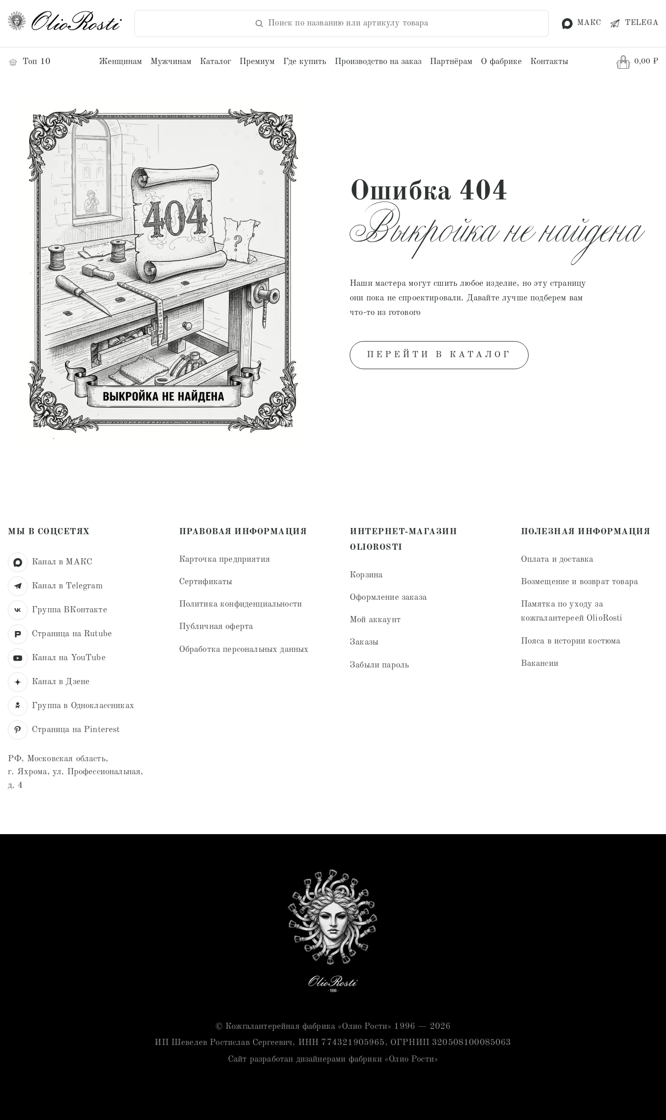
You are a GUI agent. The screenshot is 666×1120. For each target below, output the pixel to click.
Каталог (215, 61)
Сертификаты (206, 581)
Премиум (257, 61)
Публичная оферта (216, 626)
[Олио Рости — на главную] (333, 933)
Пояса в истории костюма (571, 641)
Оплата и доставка (557, 559)
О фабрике (501, 61)
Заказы (364, 642)
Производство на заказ (378, 61)
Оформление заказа (388, 597)
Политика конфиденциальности (240, 604)
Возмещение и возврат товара (579, 581)
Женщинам (120, 61)
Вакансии (539, 663)
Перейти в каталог (439, 354)
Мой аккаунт (375, 619)
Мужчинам (170, 61)
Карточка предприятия (224, 559)
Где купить (304, 61)
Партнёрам (451, 61)
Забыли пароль (379, 665)
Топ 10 (36, 61)
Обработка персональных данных (244, 649)
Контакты (549, 61)
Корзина (366, 575)
